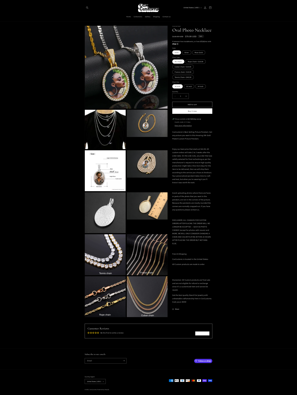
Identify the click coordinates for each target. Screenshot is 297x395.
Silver (186, 52)
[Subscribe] (123, 360)
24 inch (200, 86)
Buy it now (192, 111)
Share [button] (177, 309)
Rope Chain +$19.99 (195, 62)
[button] (87, 7)
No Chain (178, 62)
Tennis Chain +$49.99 (183, 77)
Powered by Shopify (103, 389)
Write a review (202, 333)
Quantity (175, 92)
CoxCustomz (93, 389)
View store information (183, 126)
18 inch (177, 86)
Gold (177, 52)
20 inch (189, 86)
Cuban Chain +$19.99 (183, 67)
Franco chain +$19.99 (183, 72)
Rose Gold (199, 52)
